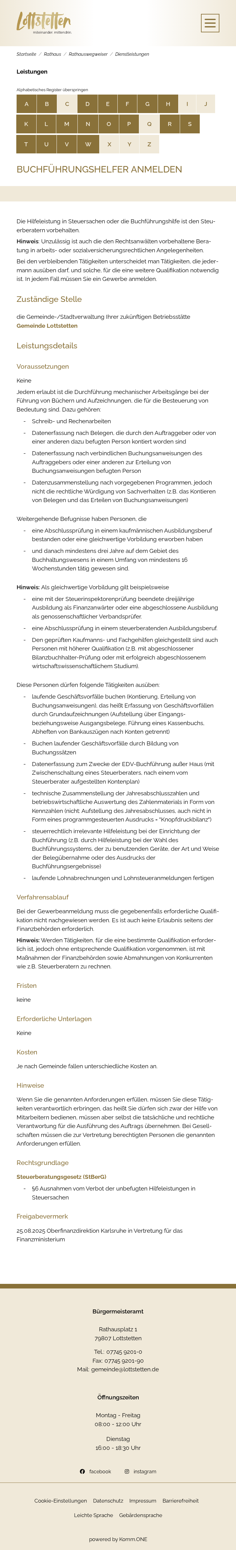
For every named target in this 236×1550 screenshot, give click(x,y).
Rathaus (52, 54)
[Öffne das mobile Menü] (210, 23)
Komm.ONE (133, 1539)
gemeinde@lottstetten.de (125, 1369)
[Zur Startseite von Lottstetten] (44, 23)
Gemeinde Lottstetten (47, 325)
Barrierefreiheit (181, 1501)
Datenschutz (108, 1501)
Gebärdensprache (140, 1515)
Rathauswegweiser (88, 54)
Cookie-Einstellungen (60, 1501)
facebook (100, 1472)
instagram (145, 1472)
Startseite (26, 54)
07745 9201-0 (124, 1351)
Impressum (142, 1501)
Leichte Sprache (93, 1515)
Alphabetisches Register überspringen (52, 89)
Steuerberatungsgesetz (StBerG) (61, 1176)
